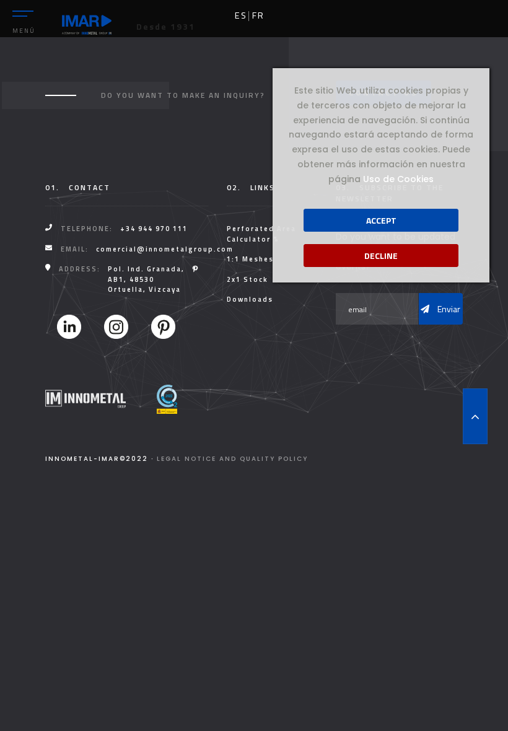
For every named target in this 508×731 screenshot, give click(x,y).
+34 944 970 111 (154, 229)
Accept (381, 220)
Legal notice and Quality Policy (232, 458)
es (241, 15)
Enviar (448, 308)
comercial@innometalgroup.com (165, 249)
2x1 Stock (247, 279)
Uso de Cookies (398, 179)
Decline (381, 255)
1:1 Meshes (250, 259)
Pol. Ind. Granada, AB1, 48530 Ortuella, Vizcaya (146, 279)
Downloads (250, 299)
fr (258, 15)
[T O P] (475, 416)
